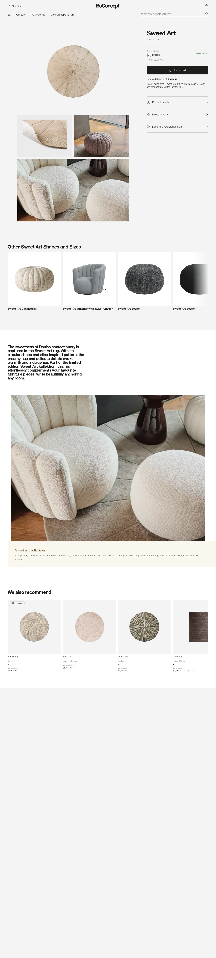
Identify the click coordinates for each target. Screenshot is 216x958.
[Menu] (9, 14)
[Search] (206, 13)
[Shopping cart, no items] (206, 6)
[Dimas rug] (144, 627)
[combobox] (174, 14)
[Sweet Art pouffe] (144, 279)
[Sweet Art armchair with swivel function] (89, 279)
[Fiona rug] (89, 627)
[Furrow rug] (34, 627)
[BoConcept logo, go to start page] (108, 6)
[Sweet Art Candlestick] (34, 279)
